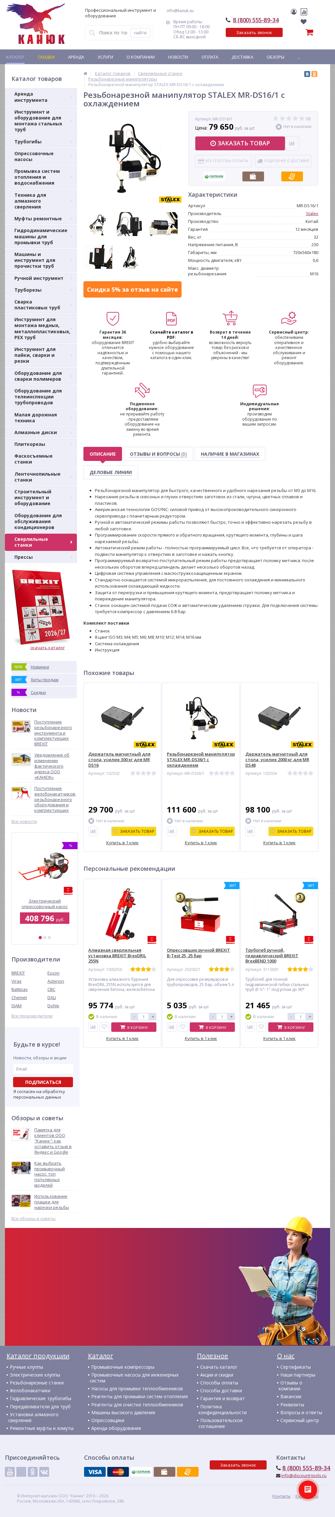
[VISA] (95, 1472)
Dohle (53, 1006)
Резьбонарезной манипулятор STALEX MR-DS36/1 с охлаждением (201, 759)
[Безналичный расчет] (292, 174)
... (299, 57)
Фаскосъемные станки (33, 459)
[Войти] (295, 11)
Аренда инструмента (30, 97)
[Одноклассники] (314, 74)
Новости (178, 57)
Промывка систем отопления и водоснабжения (37, 177)
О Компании (141, 57)
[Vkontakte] (44, 1472)
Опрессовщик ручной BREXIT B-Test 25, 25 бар (198, 953)
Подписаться (43, 1082)
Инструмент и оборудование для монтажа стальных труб (38, 121)
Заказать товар (244, 143)
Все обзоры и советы (33, 1218)
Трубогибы (28, 141)
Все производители (32, 1016)
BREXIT (18, 973)
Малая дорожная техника (35, 417)
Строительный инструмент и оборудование (32, 497)
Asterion (55, 981)
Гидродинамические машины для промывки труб (40, 236)
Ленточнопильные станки (37, 477)
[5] (302, 119)
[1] (40, 937)
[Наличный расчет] (253, 174)
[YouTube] (10, 1472)
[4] (295, 119)
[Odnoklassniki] (33, 1472)
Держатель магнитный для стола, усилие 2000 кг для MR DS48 (277, 759)
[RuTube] (21, 1472)
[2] (44, 937)
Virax (16, 981)
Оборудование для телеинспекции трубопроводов (38, 397)
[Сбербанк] (214, 174)
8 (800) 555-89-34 (255, 20)
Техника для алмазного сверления (30, 201)
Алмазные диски (35, 432)
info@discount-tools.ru (303, 1475)
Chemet (19, 997)
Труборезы (28, 290)
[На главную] (36, 23)
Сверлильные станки (31, 542)
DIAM (16, 1006)
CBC (51, 989)
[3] (49, 937)
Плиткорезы (29, 444)
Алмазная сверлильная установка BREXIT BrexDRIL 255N (117, 955)
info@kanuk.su (180, 10)
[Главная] (85, 73)
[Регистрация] (300, 11)
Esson (53, 973)
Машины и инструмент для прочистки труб (34, 260)
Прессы (23, 557)
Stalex (312, 213)
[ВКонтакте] (307, 74)
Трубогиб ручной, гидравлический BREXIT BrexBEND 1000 (271, 955)
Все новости (24, 821)
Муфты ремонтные (38, 218)
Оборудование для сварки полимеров (38, 376)
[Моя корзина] (291, 33)
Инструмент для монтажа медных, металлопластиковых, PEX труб (42, 328)
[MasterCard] (118, 1472)
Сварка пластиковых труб (37, 305)
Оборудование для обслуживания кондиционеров (38, 521)
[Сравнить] (93, 831)
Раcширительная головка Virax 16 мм (45, 903)
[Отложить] (104, 1027)
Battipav (19, 989)
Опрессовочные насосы (34, 156)
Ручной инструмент (38, 278)
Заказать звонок (254, 32)
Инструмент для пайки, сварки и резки (35, 355)
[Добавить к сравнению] (93, 1027)
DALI (51, 997)
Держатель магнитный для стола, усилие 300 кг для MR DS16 (119, 759)
